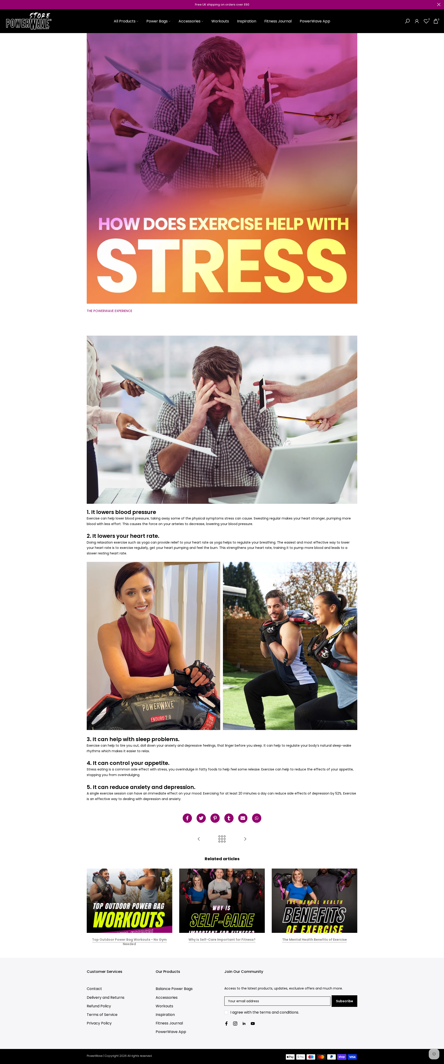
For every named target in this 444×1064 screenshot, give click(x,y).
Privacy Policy (99, 1023)
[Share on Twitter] (201, 818)
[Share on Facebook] (187, 818)
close (5, 4)
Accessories (189, 21)
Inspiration (246, 21)
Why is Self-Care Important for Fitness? (222, 939)
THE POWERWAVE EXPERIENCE (109, 311)
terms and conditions (279, 1012)
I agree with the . (264, 1012)
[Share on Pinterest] (215, 818)
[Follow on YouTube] (253, 1023)
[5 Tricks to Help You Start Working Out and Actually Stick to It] (198, 839)
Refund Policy (99, 1006)
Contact (94, 988)
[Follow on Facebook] (226, 1023)
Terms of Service (102, 1014)
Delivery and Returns (105, 997)
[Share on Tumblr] (229, 818)
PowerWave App (315, 21)
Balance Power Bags (174, 988)
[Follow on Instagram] (235, 1023)
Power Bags (157, 21)
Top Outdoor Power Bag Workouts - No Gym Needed (129, 941)
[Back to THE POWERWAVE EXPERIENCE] (222, 839)
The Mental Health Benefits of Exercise (314, 939)
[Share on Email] (242, 818)
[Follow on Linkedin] (244, 1023)
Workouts (220, 21)
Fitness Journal (278, 21)
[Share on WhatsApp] (256, 818)
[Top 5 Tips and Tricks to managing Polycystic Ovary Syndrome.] (245, 839)
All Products (125, 21)
